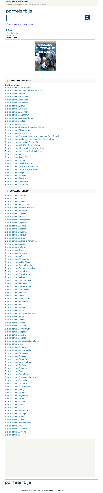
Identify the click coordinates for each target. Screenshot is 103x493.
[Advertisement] (50, 458)
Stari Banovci (18, 280)
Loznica (15, 229)
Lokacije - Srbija (19, 191)
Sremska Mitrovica (20, 377)
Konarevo (16, 301)
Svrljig (14, 317)
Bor (13, 435)
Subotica (16, 210)
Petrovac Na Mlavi (20, 268)
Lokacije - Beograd (21, 80)
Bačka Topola (18, 350)
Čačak (15, 238)
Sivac (14, 371)
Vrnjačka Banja (18, 362)
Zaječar (15, 244)
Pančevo (16, 253)
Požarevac (17, 326)
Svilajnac (16, 347)
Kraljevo (15, 235)
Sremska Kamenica (20, 241)
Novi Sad (16, 195)
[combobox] (40, 17)
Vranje (15, 216)
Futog (14, 389)
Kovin (14, 304)
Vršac (14, 256)
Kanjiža (15, 335)
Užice (14, 407)
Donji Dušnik (17, 298)
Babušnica (16, 353)
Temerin (15, 398)
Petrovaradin (17, 329)
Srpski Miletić (18, 422)
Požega (15, 413)
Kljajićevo (16, 332)
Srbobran (16, 307)
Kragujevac (17, 271)
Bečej (14, 310)
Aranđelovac (17, 220)
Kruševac (16, 232)
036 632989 (12, 37)
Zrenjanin (16, 292)
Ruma (14, 416)
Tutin (14, 404)
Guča (14, 420)
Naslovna (9, 4)
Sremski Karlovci (19, 207)
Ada (13, 426)
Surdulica (16, 383)
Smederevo (17, 259)
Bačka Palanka (18, 265)
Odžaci (15, 319)
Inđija (14, 295)
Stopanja (16, 380)
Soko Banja (17, 374)
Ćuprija (15, 323)
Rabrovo (16, 368)
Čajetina (15, 250)
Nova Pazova (18, 274)
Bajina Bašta (17, 359)
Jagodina (16, 223)
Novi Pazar (17, 289)
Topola (15, 401)
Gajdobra (16, 213)
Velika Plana (17, 262)
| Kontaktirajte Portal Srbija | (39, 4)
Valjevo (15, 277)
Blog (29, 4)
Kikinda (15, 392)
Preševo (15, 365)
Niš (13, 198)
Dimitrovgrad (17, 386)
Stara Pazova (18, 286)
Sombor (15, 226)
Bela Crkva (17, 204)
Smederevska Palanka (22, 341)
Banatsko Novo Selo (21, 313)
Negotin (15, 356)
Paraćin (15, 338)
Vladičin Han (17, 410)
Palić (14, 344)
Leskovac (16, 201)
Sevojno (15, 432)
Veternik (15, 247)
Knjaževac (16, 395)
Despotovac (17, 429)
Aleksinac (16, 283)
